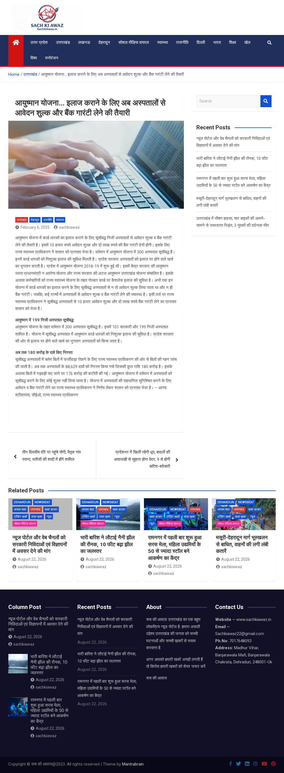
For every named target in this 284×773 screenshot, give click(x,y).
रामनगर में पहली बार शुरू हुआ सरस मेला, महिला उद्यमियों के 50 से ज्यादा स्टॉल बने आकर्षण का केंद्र (175, 547)
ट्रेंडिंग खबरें (20, 516)
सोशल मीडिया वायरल (133, 42)
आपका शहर (20, 509)
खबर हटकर (51, 509)
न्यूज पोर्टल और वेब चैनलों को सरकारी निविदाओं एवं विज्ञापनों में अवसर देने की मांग (39, 544)
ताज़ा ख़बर (36, 516)
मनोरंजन (51, 58)
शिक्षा (232, 42)
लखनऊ (84, 42)
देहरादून (104, 42)
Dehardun (22, 502)
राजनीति (182, 42)
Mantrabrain (133, 764)
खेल (247, 42)
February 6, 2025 (35, 227)
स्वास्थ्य (162, 42)
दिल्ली (201, 42)
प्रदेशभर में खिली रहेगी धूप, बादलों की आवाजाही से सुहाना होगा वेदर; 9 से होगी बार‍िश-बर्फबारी (142, 459)
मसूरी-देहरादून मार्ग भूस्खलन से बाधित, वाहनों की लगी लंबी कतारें (242, 544)
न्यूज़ (49, 516)
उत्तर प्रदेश (39, 42)
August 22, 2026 (32, 559)
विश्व (34, 58)
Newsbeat (42, 502)
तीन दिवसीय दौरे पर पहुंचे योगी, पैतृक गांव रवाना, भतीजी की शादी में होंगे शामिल (51, 456)
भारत (217, 42)
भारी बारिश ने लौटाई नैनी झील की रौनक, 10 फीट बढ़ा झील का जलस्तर (107, 544)
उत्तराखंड (63, 42)
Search (266, 101)
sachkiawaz (69, 227)
